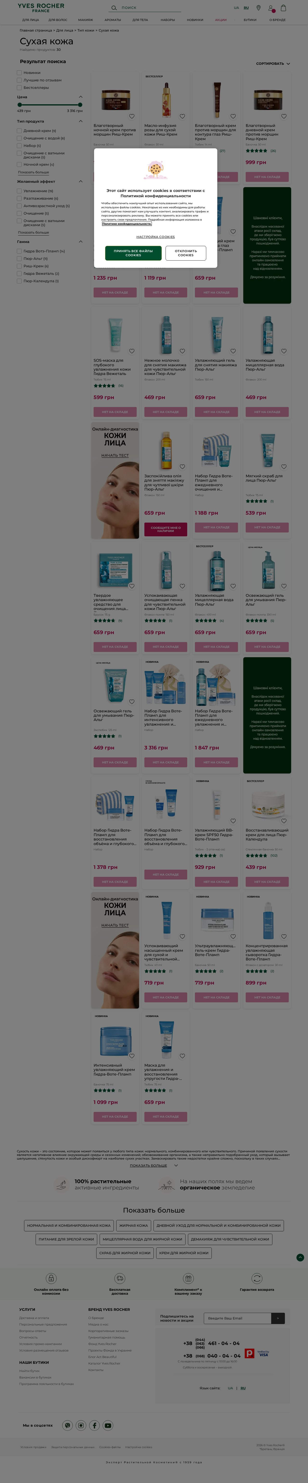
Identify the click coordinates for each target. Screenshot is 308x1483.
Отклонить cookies (186, 253)
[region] (155, 208)
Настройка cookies (155, 237)
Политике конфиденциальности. (127, 223)
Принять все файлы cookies (133, 253)
